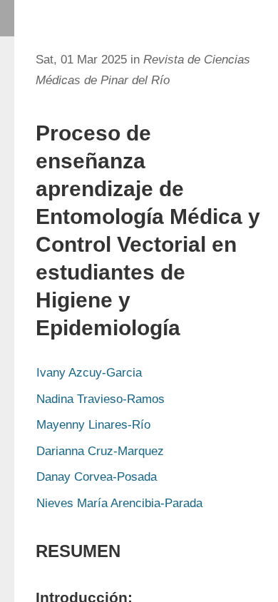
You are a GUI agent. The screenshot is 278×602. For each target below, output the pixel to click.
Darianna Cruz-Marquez (100, 451)
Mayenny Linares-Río (93, 425)
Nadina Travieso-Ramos (100, 399)
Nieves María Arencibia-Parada (119, 503)
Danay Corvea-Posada (96, 477)
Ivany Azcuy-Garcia (89, 372)
